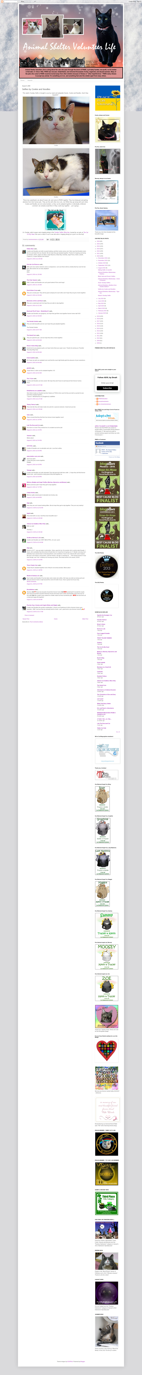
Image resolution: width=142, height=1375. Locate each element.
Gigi (28, 503)
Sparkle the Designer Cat (104, 615)
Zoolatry (99, 642)
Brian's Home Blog (32, 345)
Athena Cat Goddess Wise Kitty (36, 524)
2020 (98, 256)
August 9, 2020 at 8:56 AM (34, 352)
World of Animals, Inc (33, 575)
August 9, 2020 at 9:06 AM (34, 362)
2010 (98, 338)
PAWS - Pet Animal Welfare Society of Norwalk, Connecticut (109, 451)
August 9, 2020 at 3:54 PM (34, 450)
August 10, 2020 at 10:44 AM (35, 542)
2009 (98, 340)
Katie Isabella (31, 358)
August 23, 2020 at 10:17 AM (35, 611)
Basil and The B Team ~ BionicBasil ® (38, 311)
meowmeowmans (104, 401)
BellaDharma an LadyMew (34, 390)
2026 (98, 241)
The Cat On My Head (103, 647)
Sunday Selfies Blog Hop (61, 232)
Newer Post (26, 619)
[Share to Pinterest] (59, 239)
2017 (98, 321)
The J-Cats (30, 378)
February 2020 (102, 310)
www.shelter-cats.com (33, 456)
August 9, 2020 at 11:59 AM (34, 409)
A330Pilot (70, 1361)
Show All (118, 731)
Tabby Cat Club (101, 728)
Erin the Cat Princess (33, 264)
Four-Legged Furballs (103, 633)
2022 (98, 251)
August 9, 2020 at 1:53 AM (34, 285)
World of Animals (31, 581)
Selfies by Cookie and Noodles (106, 289)
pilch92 (29, 368)
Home (22, 80)
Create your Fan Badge (114, 457)
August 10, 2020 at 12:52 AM (35, 507)
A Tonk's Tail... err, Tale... (104, 719)
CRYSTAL (30, 446)
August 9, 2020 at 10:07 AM (34, 385)
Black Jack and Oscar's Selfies (106, 276)
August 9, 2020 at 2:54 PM (34, 440)
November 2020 (103, 260)
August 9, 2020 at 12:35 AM (34, 259)
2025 (98, 244)
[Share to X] (55, 239)
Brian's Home (101, 624)
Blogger (82, 1361)
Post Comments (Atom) (36, 622)
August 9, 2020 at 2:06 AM (34, 295)
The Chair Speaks (32, 280)
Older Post (85, 619)
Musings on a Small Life (104, 667)
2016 (98, 323)
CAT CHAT (100, 699)
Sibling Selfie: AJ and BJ (105, 270)
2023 (98, 248)
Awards (30, 80)
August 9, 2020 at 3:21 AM (34, 305)
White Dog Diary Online (104, 703)
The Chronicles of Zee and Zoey (106, 694)
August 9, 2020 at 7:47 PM (34, 487)
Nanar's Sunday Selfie (104, 295)
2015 (98, 326)
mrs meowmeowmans (105, 404)
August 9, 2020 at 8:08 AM (34, 340)
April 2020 (101, 306)
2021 (98, 253)
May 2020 (101, 303)
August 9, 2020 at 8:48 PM (34, 497)
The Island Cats (31, 335)
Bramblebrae (31, 589)
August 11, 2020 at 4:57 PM (34, 584)
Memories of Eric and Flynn (35, 301)
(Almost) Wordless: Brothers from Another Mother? (107, 285)
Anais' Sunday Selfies (104, 282)
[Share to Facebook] (57, 239)
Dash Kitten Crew (32, 290)
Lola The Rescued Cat (33, 425)
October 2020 (102, 263)
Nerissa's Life (101, 629)
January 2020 (102, 313)
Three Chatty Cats (32, 565)
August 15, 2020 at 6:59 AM (34, 599)
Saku (28, 415)
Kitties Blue (30, 249)
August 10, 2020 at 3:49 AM (34, 518)
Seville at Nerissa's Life (34, 537)
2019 (98, 316)
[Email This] (51, 239)
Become (100, 446)
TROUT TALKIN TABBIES (104, 638)
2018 (98, 318)
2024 (98, 246)
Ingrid (28, 513)
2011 (98, 335)
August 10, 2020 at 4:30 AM (34, 532)
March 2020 (101, 308)
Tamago (29, 470)
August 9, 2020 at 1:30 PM (34, 419)
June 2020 (101, 301)
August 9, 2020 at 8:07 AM (34, 330)
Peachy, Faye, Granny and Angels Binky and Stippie (42, 605)
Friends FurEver (102, 620)
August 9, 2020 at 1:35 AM (34, 274)
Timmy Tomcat (31, 404)
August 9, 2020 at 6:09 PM (34, 476)
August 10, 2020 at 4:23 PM (34, 559)
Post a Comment (29, 615)
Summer (29, 435)
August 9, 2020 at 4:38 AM (34, 316)
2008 (98, 343)
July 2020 (101, 298)
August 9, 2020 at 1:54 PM (34, 430)
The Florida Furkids (32, 321)
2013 (98, 331)
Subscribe (107, 388)
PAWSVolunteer (103, 398)
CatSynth (100, 671)
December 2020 (103, 258)
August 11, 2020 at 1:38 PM (34, 570)
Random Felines (102, 676)
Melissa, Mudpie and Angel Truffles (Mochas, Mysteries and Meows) (47, 482)
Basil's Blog (100, 658)
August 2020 (102, 268)
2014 (98, 328)
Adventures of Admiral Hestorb (106, 690)
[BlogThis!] (53, 239)
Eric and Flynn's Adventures (105, 708)
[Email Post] (47, 239)
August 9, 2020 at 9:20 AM (34, 373)
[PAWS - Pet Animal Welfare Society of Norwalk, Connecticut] (98, 453)
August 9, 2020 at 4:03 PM (34, 464)
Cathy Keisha (31, 492)
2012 (98, 333)
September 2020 (103, 265)
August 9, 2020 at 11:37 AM (34, 399)
